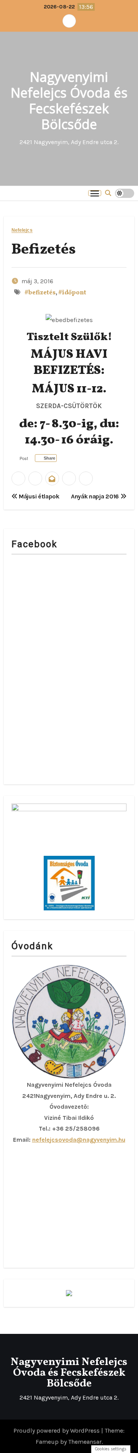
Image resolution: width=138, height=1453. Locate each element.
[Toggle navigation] (95, 193)
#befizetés (40, 293)
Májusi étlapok (38, 496)
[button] (108, 193)
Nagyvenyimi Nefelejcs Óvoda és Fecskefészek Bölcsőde (69, 100)
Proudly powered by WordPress (57, 1430)
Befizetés (44, 250)
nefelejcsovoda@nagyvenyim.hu (78, 1139)
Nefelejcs (22, 230)
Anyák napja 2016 (95, 496)
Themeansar (85, 1441)
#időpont (72, 293)
